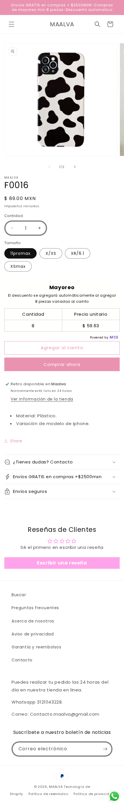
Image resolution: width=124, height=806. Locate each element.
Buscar (19, 595)
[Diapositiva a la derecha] (74, 166)
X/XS (51, 253)
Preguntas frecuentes (35, 608)
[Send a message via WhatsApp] (114, 796)
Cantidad (13, 215)
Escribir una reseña (62, 563)
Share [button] (16, 441)
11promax (20, 253)
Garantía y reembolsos (36, 647)
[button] (11, 24)
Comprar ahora (62, 364)
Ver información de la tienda (42, 399)
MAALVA (56, 786)
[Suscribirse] (105, 749)
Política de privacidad (94, 794)
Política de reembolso (48, 794)
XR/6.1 (77, 253)
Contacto (22, 660)
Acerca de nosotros (33, 621)
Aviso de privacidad (33, 634)
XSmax (18, 266)
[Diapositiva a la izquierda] (49, 166)
